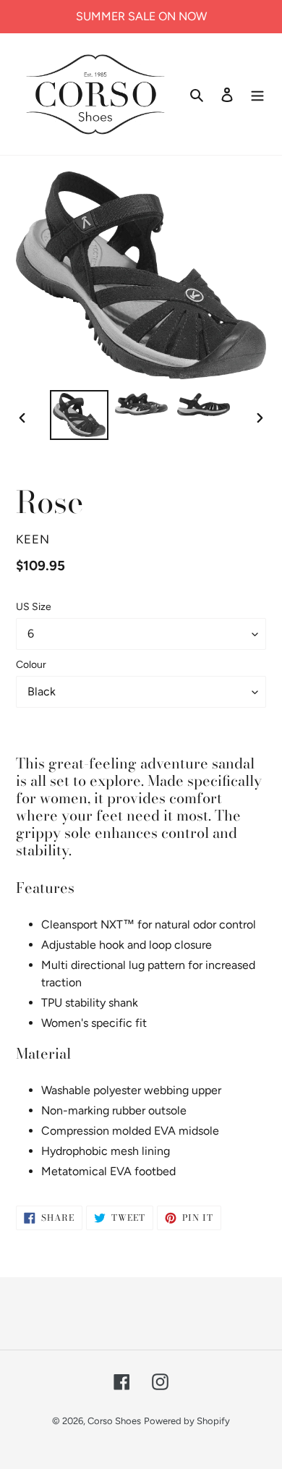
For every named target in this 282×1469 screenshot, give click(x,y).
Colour (31, 665)
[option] (79, 415)
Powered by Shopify (187, 1420)
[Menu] (257, 94)
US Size (33, 607)
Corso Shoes (114, 1420)
